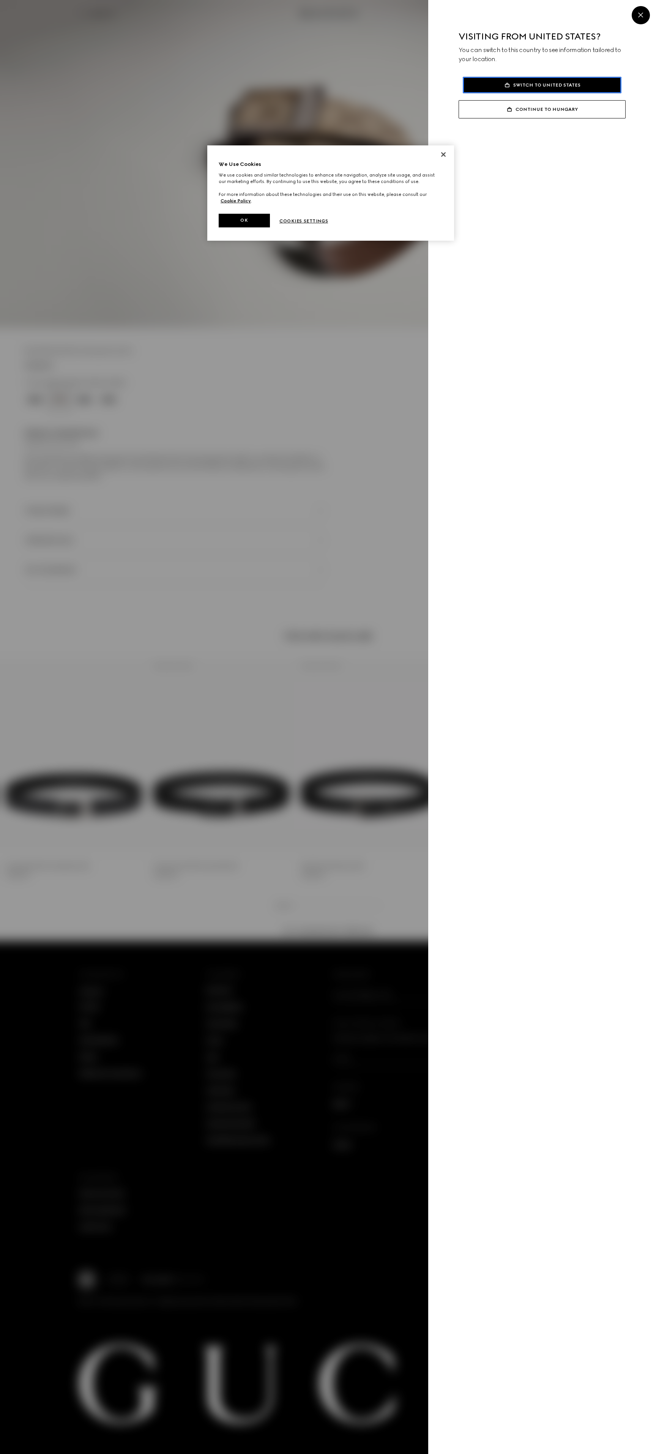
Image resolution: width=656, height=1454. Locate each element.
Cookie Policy (236, 200)
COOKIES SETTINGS (303, 221)
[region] (330, 193)
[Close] (641, 15)
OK (244, 220)
